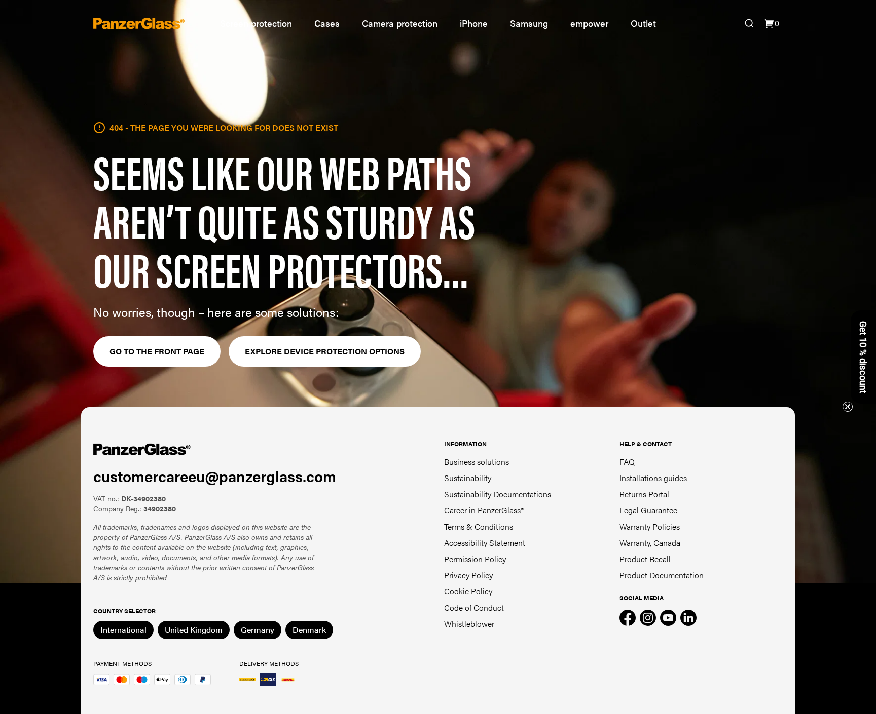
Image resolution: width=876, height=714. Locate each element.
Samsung (529, 23)
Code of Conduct (474, 607)
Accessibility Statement (484, 542)
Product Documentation (661, 575)
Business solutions (476, 461)
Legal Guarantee (648, 510)
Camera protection (399, 23)
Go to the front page (157, 351)
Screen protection (256, 23)
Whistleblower (469, 623)
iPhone (474, 23)
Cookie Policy (468, 591)
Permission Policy (475, 559)
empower (589, 23)
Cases (327, 23)
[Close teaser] (848, 407)
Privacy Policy (468, 575)
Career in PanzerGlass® (484, 510)
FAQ (627, 461)
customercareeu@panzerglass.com (214, 476)
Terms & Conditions (478, 526)
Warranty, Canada (649, 542)
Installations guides (653, 478)
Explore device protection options (325, 351)
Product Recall (645, 559)
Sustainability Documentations (497, 494)
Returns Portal (644, 494)
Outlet (643, 23)
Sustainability (467, 478)
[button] (863, 357)
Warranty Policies (649, 526)
